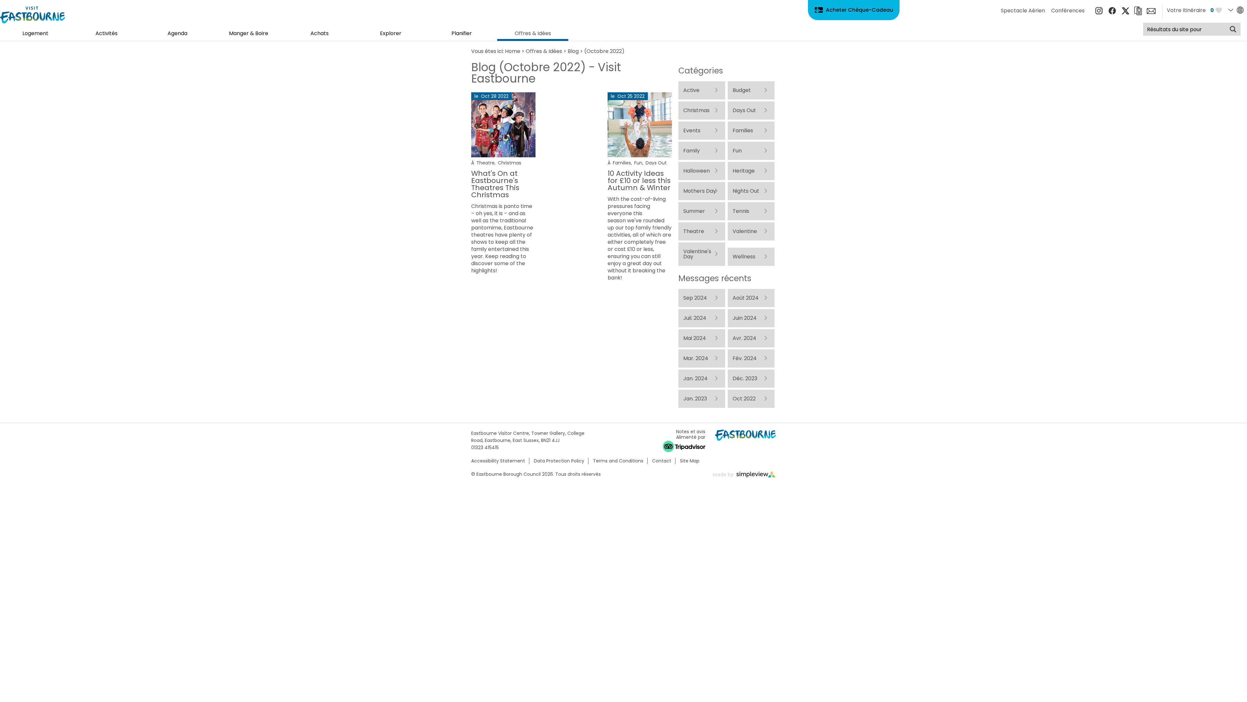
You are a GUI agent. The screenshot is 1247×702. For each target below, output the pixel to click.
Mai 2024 (694, 554)
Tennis (691, 352)
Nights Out (696, 312)
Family (691, 211)
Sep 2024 (695, 474)
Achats (319, 34)
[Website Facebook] (1112, 12)
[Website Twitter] (1125, 12)
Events (691, 171)
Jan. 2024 (695, 635)
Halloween (696, 251)
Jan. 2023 (695, 675)
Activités (106, 34)
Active (691, 90)
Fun (638, 163)
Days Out (656, 163)
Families (622, 163)
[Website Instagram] (1098, 12)
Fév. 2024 (695, 615)
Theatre (485, 163)
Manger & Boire (248, 34)
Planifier (461, 34)
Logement (35, 34)
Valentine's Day (703, 412)
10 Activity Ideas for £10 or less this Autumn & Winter (639, 180)
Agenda (177, 34)
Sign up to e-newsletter (1151, 11)
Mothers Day (699, 291)
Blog (573, 51)
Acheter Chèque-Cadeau (859, 10)
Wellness (694, 432)
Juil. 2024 (694, 514)
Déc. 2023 (695, 655)
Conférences (1068, 10)
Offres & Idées (533, 34)
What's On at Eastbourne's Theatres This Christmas (495, 184)
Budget (692, 110)
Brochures (1138, 10)
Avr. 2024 (695, 574)
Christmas (509, 163)
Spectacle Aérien (1023, 10)
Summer (694, 332)
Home (512, 51)
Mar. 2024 (695, 595)
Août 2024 (696, 494)
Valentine (695, 392)
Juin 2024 (695, 534)
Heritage (694, 271)
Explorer (390, 34)
